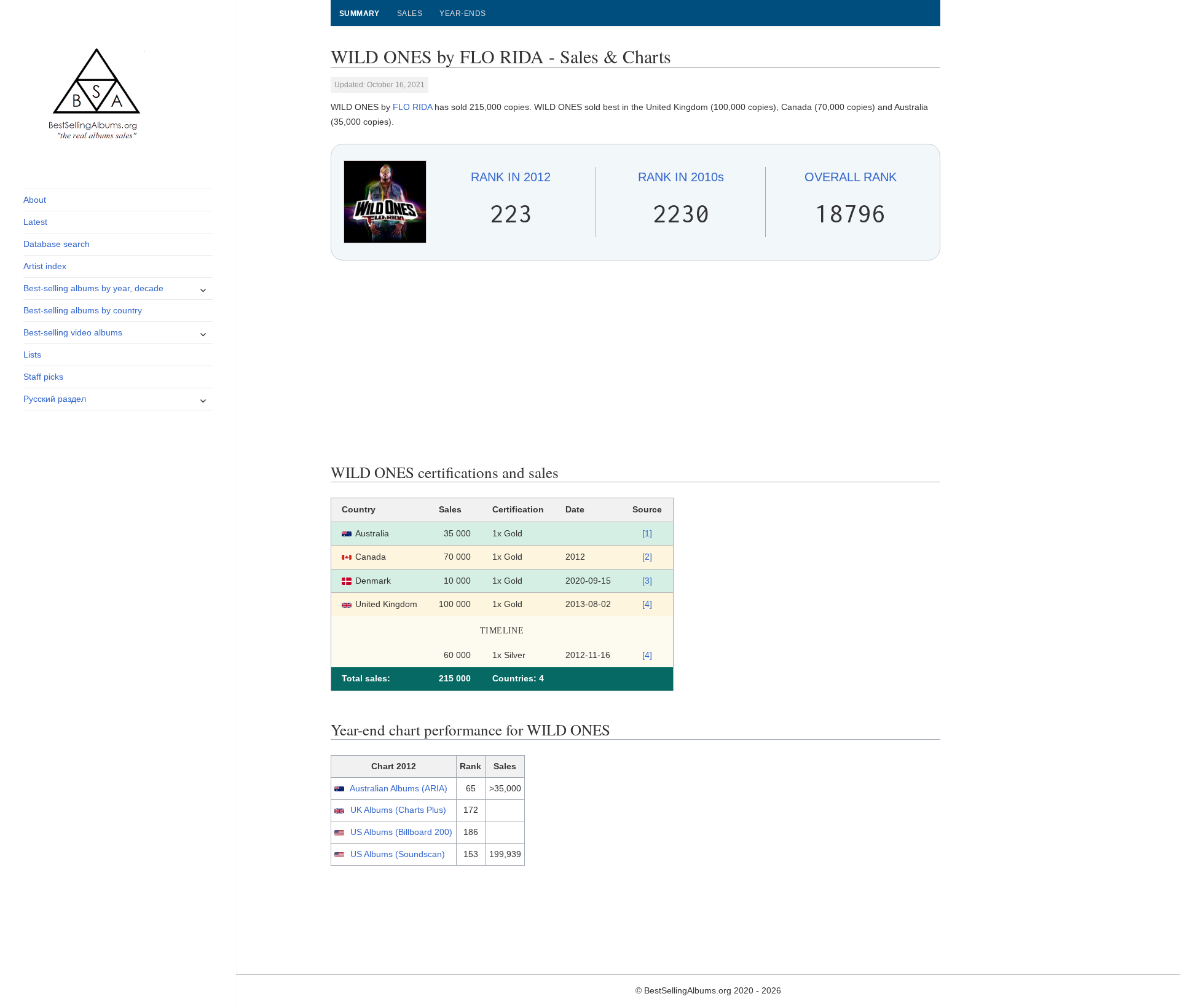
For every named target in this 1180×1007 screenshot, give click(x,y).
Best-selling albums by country (82, 310)
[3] (647, 581)
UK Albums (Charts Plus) (398, 810)
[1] (647, 533)
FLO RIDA (412, 107)
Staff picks (43, 377)
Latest (35, 222)
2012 (511, 177)
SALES (409, 13)
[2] (647, 557)
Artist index (44, 266)
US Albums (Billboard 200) (401, 832)
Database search (56, 244)
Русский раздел (54, 399)
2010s (681, 177)
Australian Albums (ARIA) (398, 788)
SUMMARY (359, 13)
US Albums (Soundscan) (397, 854)
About (34, 200)
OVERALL (850, 177)
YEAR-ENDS (462, 13)
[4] (647, 604)
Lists (32, 354)
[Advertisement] (636, 362)
